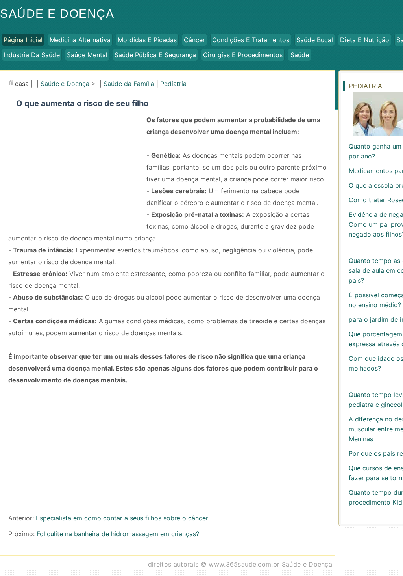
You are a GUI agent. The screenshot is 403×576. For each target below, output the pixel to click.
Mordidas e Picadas (147, 40)
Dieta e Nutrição (364, 40)
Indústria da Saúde (32, 55)
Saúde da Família (129, 84)
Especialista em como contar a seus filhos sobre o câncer (122, 518)
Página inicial (23, 40)
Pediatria (173, 84)
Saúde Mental (87, 55)
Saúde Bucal (314, 40)
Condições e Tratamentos (250, 40)
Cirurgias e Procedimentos (243, 55)
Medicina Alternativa (80, 40)
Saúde (299, 55)
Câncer (194, 40)
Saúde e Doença (65, 84)
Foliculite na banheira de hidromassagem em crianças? (118, 534)
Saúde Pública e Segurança (155, 55)
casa (22, 84)
